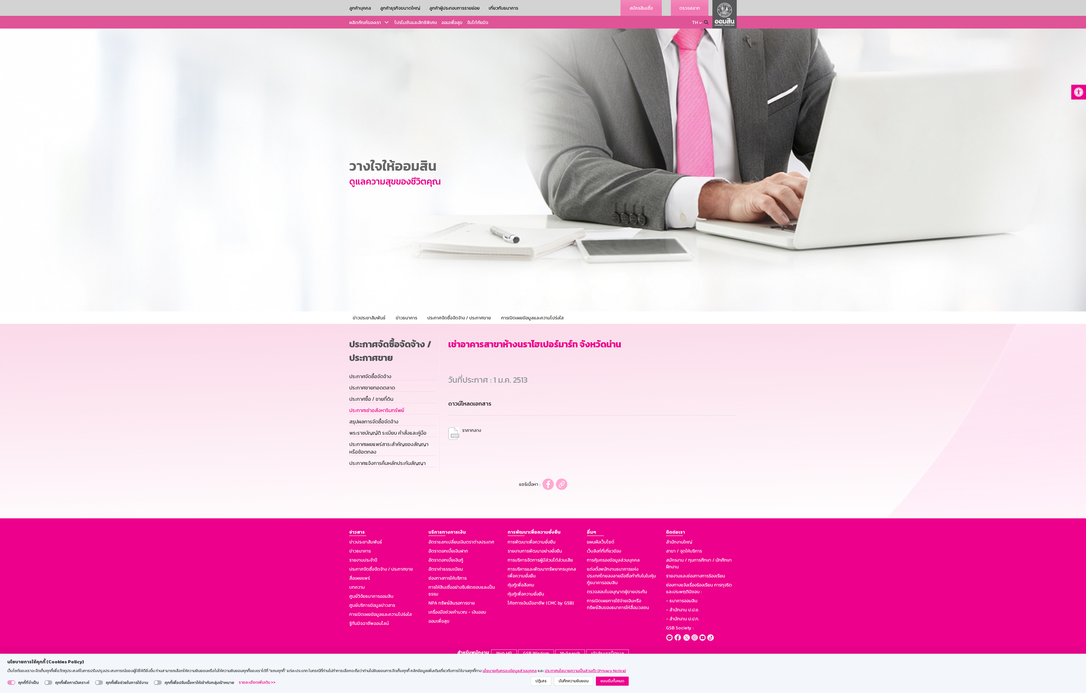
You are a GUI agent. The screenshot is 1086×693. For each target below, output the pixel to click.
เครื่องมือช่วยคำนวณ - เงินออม (457, 611)
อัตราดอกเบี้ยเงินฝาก (448, 550)
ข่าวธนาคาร (360, 550)
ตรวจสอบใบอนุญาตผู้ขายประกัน (617, 591)
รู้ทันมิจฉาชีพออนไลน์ (369, 623)
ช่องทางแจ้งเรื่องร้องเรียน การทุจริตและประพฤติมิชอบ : (699, 588)
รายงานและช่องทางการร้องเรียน (695, 575)
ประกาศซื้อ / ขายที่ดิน (371, 399)
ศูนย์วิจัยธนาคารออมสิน (371, 596)
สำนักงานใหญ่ (679, 541)
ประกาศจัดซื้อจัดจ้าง (370, 376)
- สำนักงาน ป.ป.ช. (682, 609)
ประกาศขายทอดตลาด (372, 387)
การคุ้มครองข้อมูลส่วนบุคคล (613, 559)
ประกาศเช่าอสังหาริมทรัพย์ (376, 410)
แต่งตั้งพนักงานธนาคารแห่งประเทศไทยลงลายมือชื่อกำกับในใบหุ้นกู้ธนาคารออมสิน (621, 576)
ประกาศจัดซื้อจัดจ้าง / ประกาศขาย (381, 569)
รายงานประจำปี (363, 559)
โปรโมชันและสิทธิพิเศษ (416, 22)
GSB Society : (679, 627)
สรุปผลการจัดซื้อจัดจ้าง (373, 421)
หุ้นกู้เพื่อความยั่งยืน (526, 593)
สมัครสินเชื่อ (641, 8)
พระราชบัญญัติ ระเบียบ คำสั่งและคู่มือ (387, 433)
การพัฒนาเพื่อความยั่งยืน (531, 541)
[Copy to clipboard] (561, 484)
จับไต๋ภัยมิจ (477, 22)
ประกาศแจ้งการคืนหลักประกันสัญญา (387, 463)
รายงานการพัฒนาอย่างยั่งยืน (535, 550)
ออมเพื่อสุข (451, 22)
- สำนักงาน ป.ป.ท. (682, 618)
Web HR (504, 653)
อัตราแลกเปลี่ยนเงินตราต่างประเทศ (461, 541)
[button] (1078, 92)
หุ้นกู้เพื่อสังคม (521, 584)
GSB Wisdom (536, 653)
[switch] (11, 682)
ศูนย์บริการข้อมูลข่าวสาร (372, 605)
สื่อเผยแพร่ (359, 578)
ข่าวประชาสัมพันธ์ (365, 541)
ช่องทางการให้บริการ (447, 578)
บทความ (357, 587)
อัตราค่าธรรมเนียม (445, 569)
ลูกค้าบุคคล (360, 8)
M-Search (570, 653)
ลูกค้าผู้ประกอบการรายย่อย (454, 8)
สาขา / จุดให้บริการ (684, 550)
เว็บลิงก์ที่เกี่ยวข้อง (604, 550)
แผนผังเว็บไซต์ (600, 541)
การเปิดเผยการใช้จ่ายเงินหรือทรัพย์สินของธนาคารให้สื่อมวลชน (618, 604)
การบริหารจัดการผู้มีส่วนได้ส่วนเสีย (540, 559)
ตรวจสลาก (689, 8)
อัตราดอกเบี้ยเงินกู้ (445, 559)
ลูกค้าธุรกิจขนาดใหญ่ (400, 8)
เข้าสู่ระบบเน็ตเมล (607, 653)
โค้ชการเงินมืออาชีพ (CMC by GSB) (541, 602)
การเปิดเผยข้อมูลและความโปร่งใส (380, 614)
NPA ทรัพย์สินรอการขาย (451, 602)
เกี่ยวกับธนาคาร (503, 8)
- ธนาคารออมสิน (681, 600)
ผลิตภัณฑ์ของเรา (365, 22)
